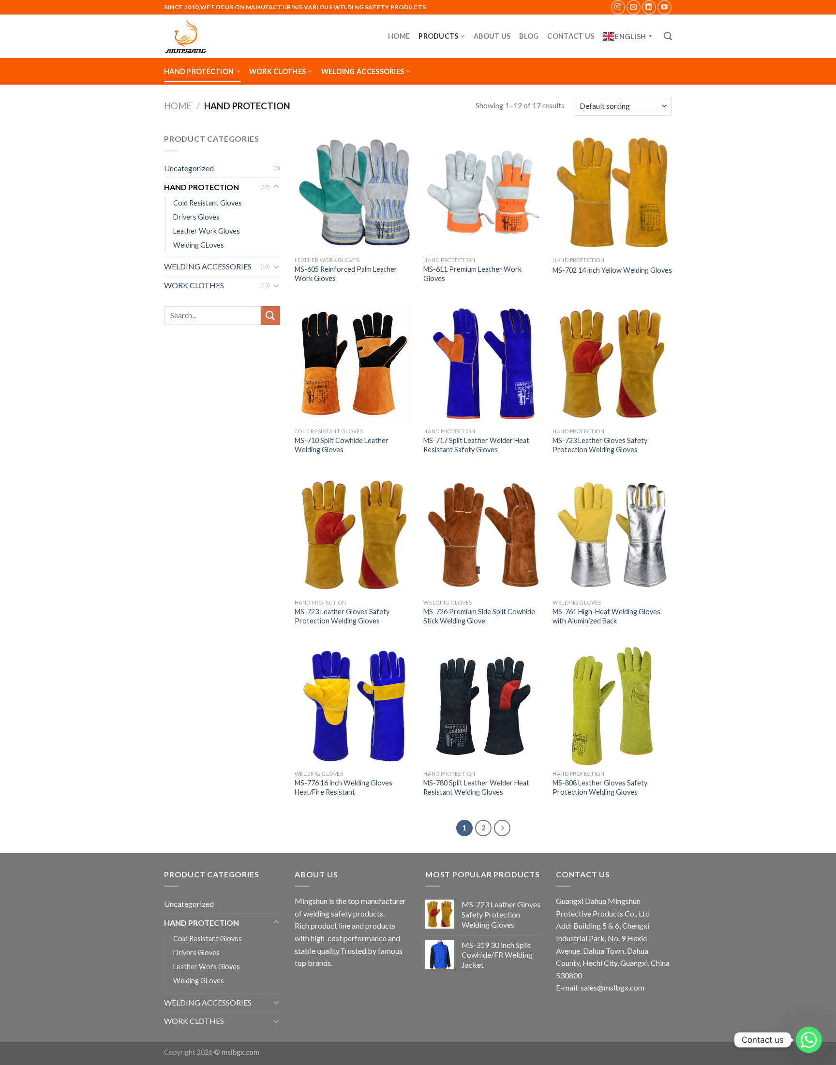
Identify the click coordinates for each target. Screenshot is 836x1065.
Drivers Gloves (196, 217)
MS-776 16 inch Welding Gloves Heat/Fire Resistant (343, 787)
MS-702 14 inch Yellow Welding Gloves (612, 270)
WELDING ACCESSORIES (362, 71)
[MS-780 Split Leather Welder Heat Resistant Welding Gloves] (483, 706)
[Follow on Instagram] (618, 7)
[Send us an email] (634, 7)
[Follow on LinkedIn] (649, 7)
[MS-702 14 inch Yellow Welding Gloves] (612, 192)
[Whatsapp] (809, 1040)
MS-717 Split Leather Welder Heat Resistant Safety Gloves (476, 445)
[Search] (668, 36)
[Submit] (270, 315)
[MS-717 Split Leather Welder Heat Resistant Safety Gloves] (483, 363)
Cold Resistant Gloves (207, 203)
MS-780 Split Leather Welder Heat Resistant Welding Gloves (476, 787)
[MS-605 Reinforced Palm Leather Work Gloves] (354, 192)
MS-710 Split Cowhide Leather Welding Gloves (341, 445)
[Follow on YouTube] (664, 7)
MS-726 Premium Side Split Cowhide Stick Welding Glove (479, 616)
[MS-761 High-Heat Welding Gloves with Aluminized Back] (612, 534)
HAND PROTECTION (199, 71)
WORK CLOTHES (277, 71)
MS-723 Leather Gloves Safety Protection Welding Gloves (599, 445)
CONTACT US (570, 36)
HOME (399, 36)
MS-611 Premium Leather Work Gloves (472, 273)
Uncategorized (189, 168)
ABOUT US (492, 36)
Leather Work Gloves (206, 231)
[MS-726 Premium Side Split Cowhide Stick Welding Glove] (483, 534)
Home (178, 106)
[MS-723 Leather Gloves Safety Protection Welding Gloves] (612, 363)
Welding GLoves (198, 245)
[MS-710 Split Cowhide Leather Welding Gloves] (354, 363)
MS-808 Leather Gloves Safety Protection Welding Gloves (599, 787)
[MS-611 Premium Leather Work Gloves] (483, 192)
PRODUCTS (438, 36)
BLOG (528, 36)
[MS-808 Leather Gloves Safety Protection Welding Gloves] (612, 706)
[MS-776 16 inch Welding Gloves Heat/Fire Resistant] (354, 706)
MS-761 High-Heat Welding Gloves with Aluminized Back (606, 616)
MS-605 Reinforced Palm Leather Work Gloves (346, 273)
